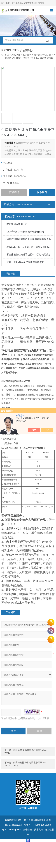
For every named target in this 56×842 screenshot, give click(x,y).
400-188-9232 (50, 630)
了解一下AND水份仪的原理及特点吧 (25, 262)
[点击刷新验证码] (32, 711)
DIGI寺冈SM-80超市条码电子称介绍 (25, 231)
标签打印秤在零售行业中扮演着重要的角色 (29, 239)
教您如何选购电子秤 (17, 224)
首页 (7, 54)
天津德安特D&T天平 (43, 54)
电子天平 (27, 54)
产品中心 (15, 54)
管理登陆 (27, 829)
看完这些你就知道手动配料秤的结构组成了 (29, 254)
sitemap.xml (15, 829)
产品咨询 (14, 192)
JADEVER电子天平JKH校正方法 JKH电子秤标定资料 (30, 247)
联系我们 (42, 192)
